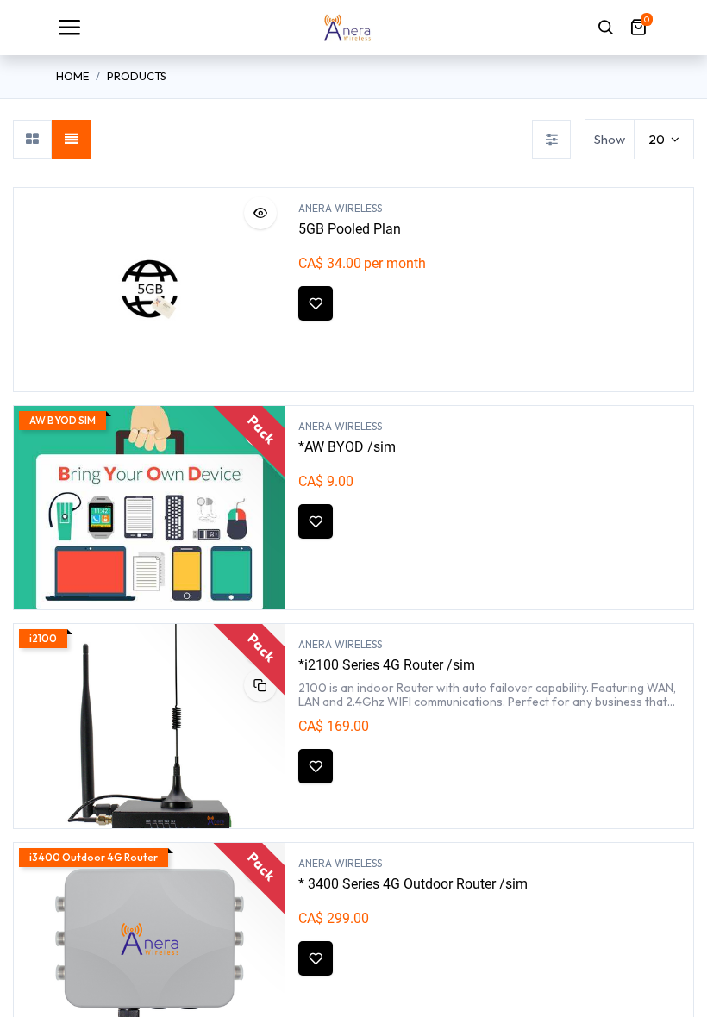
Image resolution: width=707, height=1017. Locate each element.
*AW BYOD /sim (347, 447)
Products (136, 76)
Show (609, 139)
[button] (260, 213)
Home (72, 76)
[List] (71, 139)
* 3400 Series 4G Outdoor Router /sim (413, 884)
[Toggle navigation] (69, 28)
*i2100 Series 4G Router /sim (386, 665)
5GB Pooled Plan (349, 229)
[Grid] (32, 139)
